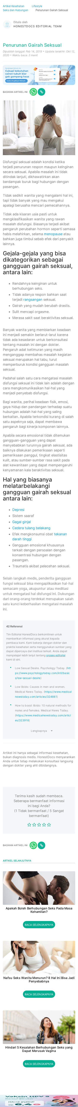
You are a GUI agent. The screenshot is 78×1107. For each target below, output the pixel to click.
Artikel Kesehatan (14, 6)
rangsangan (32, 299)
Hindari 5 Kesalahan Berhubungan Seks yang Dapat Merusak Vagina (39, 1049)
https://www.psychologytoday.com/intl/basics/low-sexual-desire (43, 673)
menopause (53, 234)
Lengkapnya (39, 730)
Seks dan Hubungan (16, 10)
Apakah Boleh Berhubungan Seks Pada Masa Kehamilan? (39, 910)
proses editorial (55, 655)
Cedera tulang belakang (31, 528)
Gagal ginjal (21, 522)
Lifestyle (37, 6)
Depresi (18, 510)
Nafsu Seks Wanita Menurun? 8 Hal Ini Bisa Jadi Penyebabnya (39, 979)
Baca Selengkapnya (39, 924)
